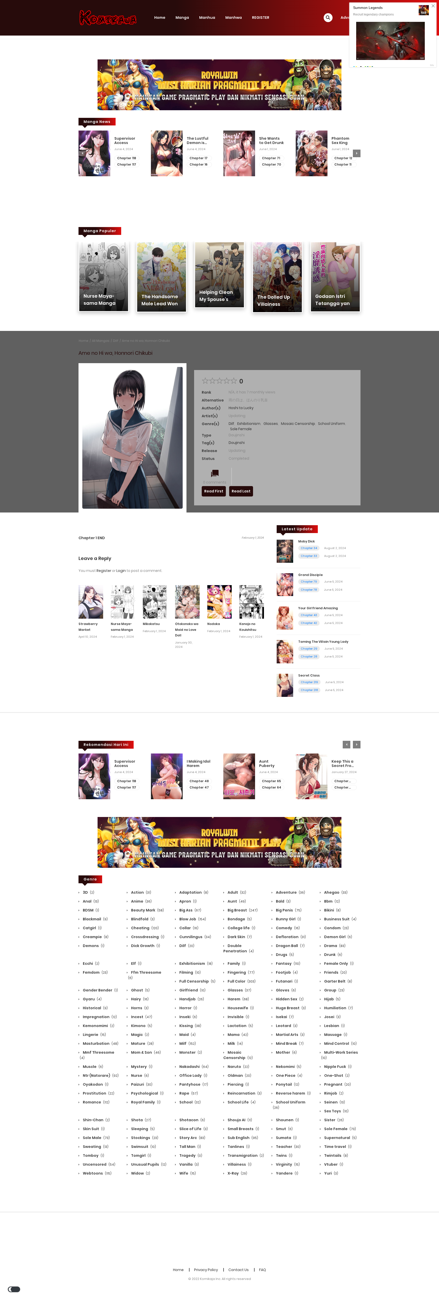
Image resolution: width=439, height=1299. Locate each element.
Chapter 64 (271, 787)
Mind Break (289, 1043)
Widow (140, 1173)
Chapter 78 (309, 590)
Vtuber (333, 1164)
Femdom (95, 972)
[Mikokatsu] (155, 601)
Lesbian (334, 1025)
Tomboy (93, 1155)
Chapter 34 (309, 548)
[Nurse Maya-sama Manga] (123, 601)
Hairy (139, 999)
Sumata (286, 1137)
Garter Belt (337, 981)
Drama (334, 945)
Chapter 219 (309, 682)
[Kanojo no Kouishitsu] (251, 601)
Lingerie (94, 1034)
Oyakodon (95, 1084)
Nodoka (213, 624)
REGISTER (260, 17)
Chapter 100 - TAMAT (343, 787)
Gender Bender (100, 990)
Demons (93, 945)
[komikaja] (108, 17)
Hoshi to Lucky (241, 407)
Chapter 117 (126, 164)
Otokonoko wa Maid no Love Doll (186, 630)
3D (88, 892)
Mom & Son (145, 1052)
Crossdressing (147, 936)
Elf (136, 963)
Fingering (241, 972)
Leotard (286, 1025)
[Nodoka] (219, 601)
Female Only (338, 963)
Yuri (330, 1173)
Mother (286, 1052)
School (190, 1102)
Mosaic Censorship (298, 423)
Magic (139, 1034)
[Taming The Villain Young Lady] (285, 651)
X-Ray (237, 1173)
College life (241, 928)
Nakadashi (194, 1066)
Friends (335, 972)
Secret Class (309, 675)
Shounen (287, 1119)
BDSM (90, 910)
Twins (283, 1155)
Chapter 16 (199, 164)
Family (236, 963)
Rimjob (333, 1093)
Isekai (284, 1016)
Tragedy (190, 1155)
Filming (190, 972)
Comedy (287, 928)
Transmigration (245, 1155)
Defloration (290, 936)
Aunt (236, 901)
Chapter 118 (126, 158)
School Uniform (331, 423)
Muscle (92, 1066)
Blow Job (192, 919)
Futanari (286, 981)
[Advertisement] (219, 1239)
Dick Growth (145, 945)
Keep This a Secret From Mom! (343, 763)
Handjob (191, 999)
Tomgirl (140, 1155)
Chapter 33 (309, 556)
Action (140, 892)
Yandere (286, 1173)
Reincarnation (244, 1093)
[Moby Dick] (285, 550)
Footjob (286, 972)
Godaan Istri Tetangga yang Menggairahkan (334, 303)
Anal (90, 901)
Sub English (242, 1137)
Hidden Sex (289, 999)
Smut (284, 1128)
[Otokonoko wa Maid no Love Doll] (187, 601)
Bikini (332, 910)
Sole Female (241, 428)
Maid (187, 1034)
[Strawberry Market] (91, 601)
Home (159, 17)
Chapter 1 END (92, 537)
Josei (332, 1016)
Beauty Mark (147, 910)
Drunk (332, 954)
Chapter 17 (199, 158)
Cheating (144, 928)
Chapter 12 (343, 158)
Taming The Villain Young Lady (323, 641)
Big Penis (288, 910)
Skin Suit (93, 1128)
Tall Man (190, 1146)
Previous (82, 153)
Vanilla (189, 1164)
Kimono (141, 1025)
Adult (236, 892)
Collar (188, 928)
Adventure (290, 892)
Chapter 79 (309, 582)
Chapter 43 (309, 615)
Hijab (331, 999)
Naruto (238, 1066)
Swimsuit (143, 1146)
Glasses (270, 423)
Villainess (239, 1164)
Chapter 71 (271, 158)
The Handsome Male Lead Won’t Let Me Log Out (161, 303)
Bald (283, 901)
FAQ (262, 1269)
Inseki (188, 1016)
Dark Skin (239, 936)
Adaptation (193, 892)
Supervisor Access (124, 140)
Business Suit (339, 919)
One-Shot (336, 1075)
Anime (141, 901)
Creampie (95, 936)
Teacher (288, 1146)
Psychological (147, 1093)
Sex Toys (336, 1111)
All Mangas (100, 341)
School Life (241, 1102)
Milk (235, 1043)
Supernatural (340, 1137)
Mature (142, 1043)
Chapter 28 (309, 656)
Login (121, 570)
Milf (187, 1043)
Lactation (240, 1025)
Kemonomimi (98, 1025)
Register (104, 570)
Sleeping (142, 1128)
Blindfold (142, 919)
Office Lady (193, 1075)
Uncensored (98, 1164)
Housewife (240, 1008)
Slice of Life (193, 1128)
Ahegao (335, 892)
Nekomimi (288, 1066)
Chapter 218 (309, 690)
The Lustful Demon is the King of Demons (197, 140)
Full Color (241, 981)
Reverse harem (293, 1093)
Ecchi (90, 963)
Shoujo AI (239, 1119)
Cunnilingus (195, 936)
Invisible (238, 1016)
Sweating (95, 1146)
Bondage (239, 919)
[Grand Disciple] (285, 584)
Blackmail (95, 919)
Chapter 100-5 (341, 781)
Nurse (139, 1075)
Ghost (140, 990)
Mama (237, 1034)
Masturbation (100, 1043)
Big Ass (190, 910)
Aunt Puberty (267, 763)
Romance (95, 1102)
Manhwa (233, 17)
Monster (190, 1052)
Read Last (241, 491)
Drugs (284, 954)
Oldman (239, 1075)
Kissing (190, 1025)
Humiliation (338, 1008)
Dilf (115, 341)
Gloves (285, 990)
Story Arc (192, 1137)
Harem (238, 999)
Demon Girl (337, 936)
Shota (140, 1119)
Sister (333, 1119)
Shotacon (192, 1119)
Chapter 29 (309, 649)
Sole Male (96, 1137)
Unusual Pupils (148, 1164)
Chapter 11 (342, 164)
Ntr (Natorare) (100, 1075)
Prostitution (98, 1093)
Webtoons (97, 1173)
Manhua (207, 17)
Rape (188, 1093)
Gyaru (92, 999)
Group (333, 990)
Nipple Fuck (337, 1066)
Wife (187, 1173)
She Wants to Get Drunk (271, 140)
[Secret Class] (285, 684)
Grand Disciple (310, 575)
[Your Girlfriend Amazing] (285, 617)
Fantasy (287, 963)
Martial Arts (290, 1034)
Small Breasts (243, 1128)
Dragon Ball (290, 945)
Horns (139, 1008)
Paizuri (141, 1084)
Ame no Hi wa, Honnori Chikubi (146, 341)
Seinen (334, 1102)
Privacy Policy (206, 1269)
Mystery (141, 1066)
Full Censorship (197, 981)
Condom (336, 928)
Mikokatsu (151, 624)
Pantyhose (193, 1084)
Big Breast (242, 910)
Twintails (335, 1155)
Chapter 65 (271, 781)
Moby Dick (306, 541)
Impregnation (99, 1016)
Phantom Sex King (340, 140)
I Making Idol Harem (198, 763)
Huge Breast (290, 1008)
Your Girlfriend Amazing (318, 608)
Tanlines (238, 1146)
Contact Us (238, 1269)
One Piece (288, 1075)
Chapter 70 (271, 164)
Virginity (287, 1164)
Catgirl (92, 928)
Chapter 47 (199, 787)
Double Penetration (238, 948)
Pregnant (337, 1084)
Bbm (331, 901)
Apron (188, 901)
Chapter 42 (309, 623)
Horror (188, 1008)
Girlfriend (192, 990)
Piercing (238, 1084)
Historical (95, 1008)
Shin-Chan (96, 1119)
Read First (213, 491)
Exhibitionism (248, 423)
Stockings (144, 1137)
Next (356, 153)
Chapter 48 (199, 781)
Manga (182, 17)
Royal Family (145, 1102)
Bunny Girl (288, 919)
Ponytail (287, 1084)
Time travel (337, 1146)
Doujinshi (237, 442)
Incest (141, 1016)
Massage (335, 1034)
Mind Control (340, 1043)
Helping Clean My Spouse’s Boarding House (218, 299)
